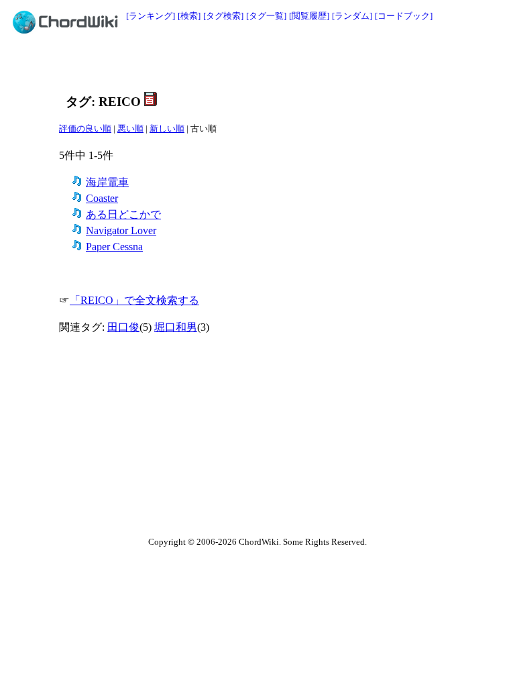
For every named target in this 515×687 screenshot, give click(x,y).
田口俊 (123, 327)
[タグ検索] (223, 16)
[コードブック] (404, 16)
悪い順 (130, 128)
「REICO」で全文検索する (134, 300)
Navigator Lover (121, 230)
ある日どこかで (123, 214)
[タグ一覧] (266, 16)
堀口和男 (175, 327)
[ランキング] (150, 16)
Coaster (102, 198)
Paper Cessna (114, 246)
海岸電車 (107, 182)
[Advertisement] (227, 65)
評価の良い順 (85, 128)
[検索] (189, 16)
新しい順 (167, 128)
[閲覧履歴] (309, 16)
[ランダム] (352, 16)
